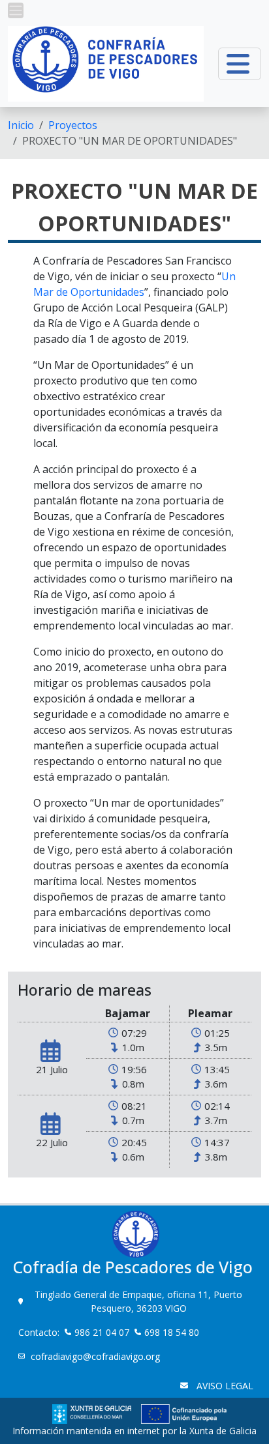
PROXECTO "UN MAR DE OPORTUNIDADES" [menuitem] (129, 141)
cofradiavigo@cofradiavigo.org (97, 1356)
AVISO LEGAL (223, 1385)
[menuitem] (21, 125)
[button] (16, 10)
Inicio (21, 125)
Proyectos (72, 125)
